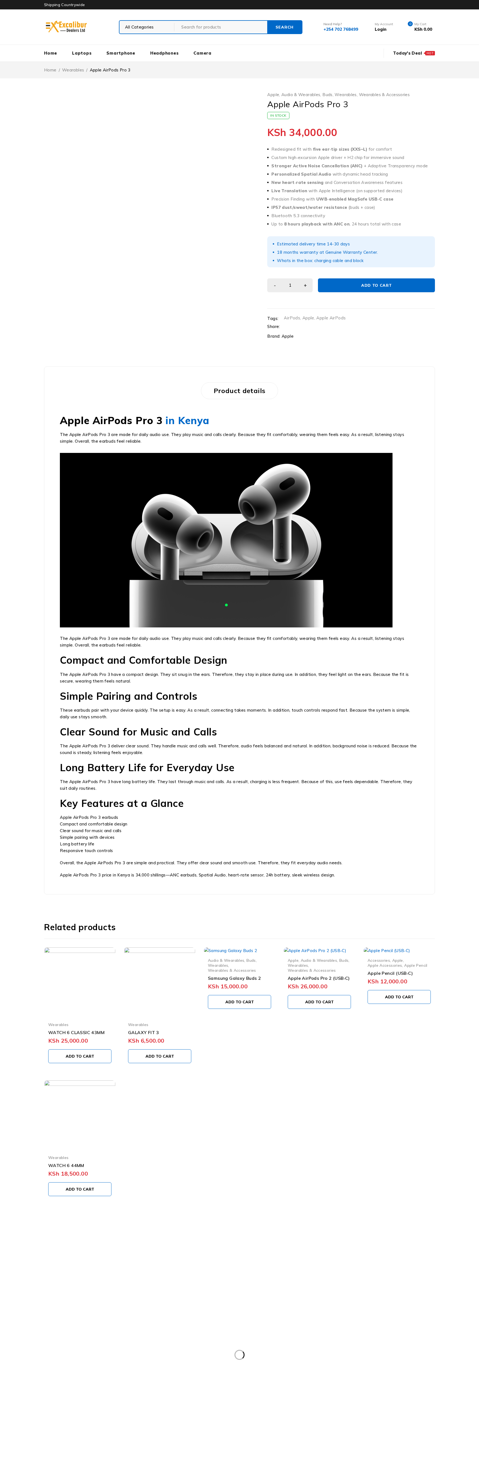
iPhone (370, 1396)
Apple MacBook (64, 1396)
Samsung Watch (348, 1419)
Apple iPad (288, 1385)
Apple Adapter (171, 1385)
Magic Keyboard (190, 1407)
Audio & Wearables (300, 94)
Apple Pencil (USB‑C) (390, 973)
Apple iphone (360, 1385)
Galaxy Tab (294, 1396)
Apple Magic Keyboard (113, 1396)
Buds (327, 94)
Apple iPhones (400, 1385)
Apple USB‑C (197, 1396)
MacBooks (152, 1407)
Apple (273, 94)
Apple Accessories (385, 965)
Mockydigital (167, 1466)
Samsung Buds (371, 1407)
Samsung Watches (395, 1419)
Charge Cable (258, 1396)
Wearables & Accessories (384, 94)
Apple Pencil (415, 965)
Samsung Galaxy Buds (116, 1419)
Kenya (193, 420)
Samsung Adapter (326, 1407)
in (170, 420)
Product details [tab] (240, 390)
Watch (157, 1430)
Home (50, 70)
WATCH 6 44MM (66, 1165)
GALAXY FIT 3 (143, 1032)
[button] (79, 1056)
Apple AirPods (331, 317)
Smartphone (61, 1430)
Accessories (379, 960)
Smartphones (99, 1430)
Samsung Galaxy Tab (170, 1419)
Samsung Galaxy (65, 1419)
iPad (323, 1396)
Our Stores (63, 1293)
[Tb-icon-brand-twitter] (71, 1327)
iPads (345, 1396)
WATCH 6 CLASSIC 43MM (76, 1032)
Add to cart (376, 285)
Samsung (287, 1407)
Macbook (121, 1407)
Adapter (57, 1385)
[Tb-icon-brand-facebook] (51, 1327)
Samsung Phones (220, 1419)
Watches (185, 1430)
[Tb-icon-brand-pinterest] (113, 1327)
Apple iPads (323, 1385)
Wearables (73, 70)
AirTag (112, 1385)
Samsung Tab (263, 1419)
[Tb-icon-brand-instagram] (92, 1327)
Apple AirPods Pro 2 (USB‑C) (319, 978)
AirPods (292, 317)
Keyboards (90, 1407)
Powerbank (253, 1407)
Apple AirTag (251, 1385)
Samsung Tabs (304, 1419)
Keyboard (58, 1407)
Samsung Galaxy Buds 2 (234, 978)
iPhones (397, 1396)
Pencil (224, 1407)
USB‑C (132, 1430)
